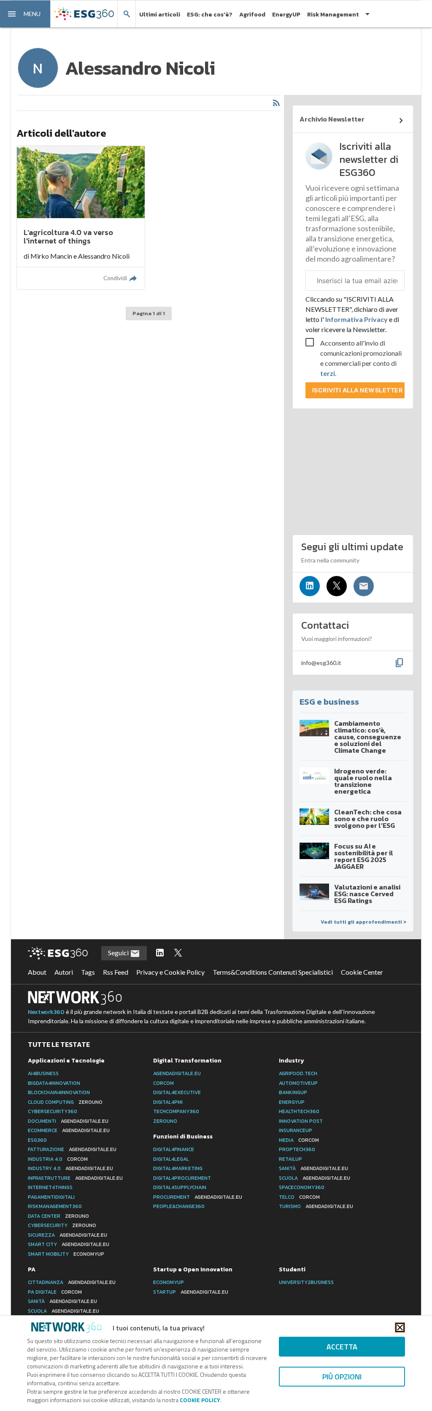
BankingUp (293, 1092)
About (37, 972)
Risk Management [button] (333, 14)
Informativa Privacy (356, 319)
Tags (88, 972)
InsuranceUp (295, 1130)
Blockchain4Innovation (59, 1092)
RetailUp (290, 1159)
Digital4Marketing (177, 1168)
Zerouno (165, 1121)
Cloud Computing (65, 1102)
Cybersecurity (62, 1225)
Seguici (119, 953)
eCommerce (69, 1130)
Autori (63, 972)
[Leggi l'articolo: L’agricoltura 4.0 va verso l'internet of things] (81, 217)
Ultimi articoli (159, 14)
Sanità (313, 1168)
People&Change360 (179, 1206)
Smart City (68, 1244)
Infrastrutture (75, 1178)
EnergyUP (286, 14)
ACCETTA (342, 1346)
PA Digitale (55, 1292)
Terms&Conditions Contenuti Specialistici (273, 972)
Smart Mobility (66, 1254)
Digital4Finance (173, 1149)
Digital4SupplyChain (179, 1187)
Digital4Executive (177, 1092)
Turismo (316, 1206)
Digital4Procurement (182, 1178)
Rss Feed (115, 972)
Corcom (163, 1083)
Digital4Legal (171, 1159)
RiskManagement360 (55, 1206)
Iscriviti (357, 390)
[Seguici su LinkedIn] (310, 586)
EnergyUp (292, 1102)
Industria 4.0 (58, 1159)
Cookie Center (362, 972)
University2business (306, 1282)
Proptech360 (297, 1149)
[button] (25, 13)
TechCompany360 (176, 1111)
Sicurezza (67, 1235)
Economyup (168, 1282)
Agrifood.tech (298, 1073)
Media (299, 1140)
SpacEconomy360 (301, 1187)
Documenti (68, 1121)
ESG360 (37, 1140)
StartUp (190, 1292)
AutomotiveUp (298, 1083)
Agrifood (252, 14)
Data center (58, 1216)
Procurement (197, 1197)
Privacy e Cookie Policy (170, 972)
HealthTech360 (299, 1111)
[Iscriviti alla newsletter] (364, 586)
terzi (327, 373)
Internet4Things (50, 1187)
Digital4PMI (168, 1102)
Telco (299, 1197)
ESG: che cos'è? (209, 14)
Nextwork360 (46, 1012)
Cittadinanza (72, 1282)
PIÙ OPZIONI (342, 1376)
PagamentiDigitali (51, 1197)
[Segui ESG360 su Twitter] (178, 953)
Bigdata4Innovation (54, 1083)
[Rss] (276, 103)
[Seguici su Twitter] (337, 586)
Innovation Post (301, 1121)
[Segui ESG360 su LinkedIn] (160, 953)
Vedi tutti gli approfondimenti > (363, 922)
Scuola (314, 1178)
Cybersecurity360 (52, 1111)
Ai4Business (43, 1073)
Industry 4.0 (70, 1168)
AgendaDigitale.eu (177, 1073)
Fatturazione (72, 1149)
